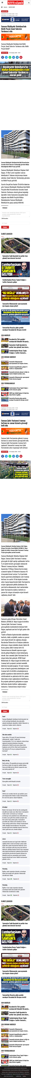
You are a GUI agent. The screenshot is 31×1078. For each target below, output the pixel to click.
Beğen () (9, 728)
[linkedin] (17, 57)
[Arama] (28, 2)
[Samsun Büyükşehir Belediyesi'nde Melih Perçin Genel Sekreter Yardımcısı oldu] (15, 70)
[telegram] (13, 57)
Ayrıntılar (18, 1076)
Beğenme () (16, 728)
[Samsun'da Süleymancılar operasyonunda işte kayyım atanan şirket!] (15, 293)
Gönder (5, 227)
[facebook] (2, 57)
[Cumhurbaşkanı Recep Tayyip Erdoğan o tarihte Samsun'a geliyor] (15, 269)
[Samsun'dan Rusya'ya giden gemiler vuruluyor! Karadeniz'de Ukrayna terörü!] (15, 317)
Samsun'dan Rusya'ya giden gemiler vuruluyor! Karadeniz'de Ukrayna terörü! (14, 328)
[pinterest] (20, 57)
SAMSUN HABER (12, 7)
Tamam (24, 1076)
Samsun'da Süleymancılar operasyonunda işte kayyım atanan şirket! (14, 305)
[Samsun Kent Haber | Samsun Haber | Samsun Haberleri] (15, 2)
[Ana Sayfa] (1, 7)
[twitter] (6, 57)
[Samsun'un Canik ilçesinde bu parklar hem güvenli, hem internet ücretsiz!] (15, 245)
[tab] (4, 208)
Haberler (5, 7)
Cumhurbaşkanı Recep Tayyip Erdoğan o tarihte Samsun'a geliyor (14, 281)
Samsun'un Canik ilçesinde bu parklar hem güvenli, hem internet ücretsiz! (15, 257)
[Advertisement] (15, 105)
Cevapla (4, 728)
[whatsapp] (10, 57)
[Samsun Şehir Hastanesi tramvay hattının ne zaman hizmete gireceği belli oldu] (15, 469)
